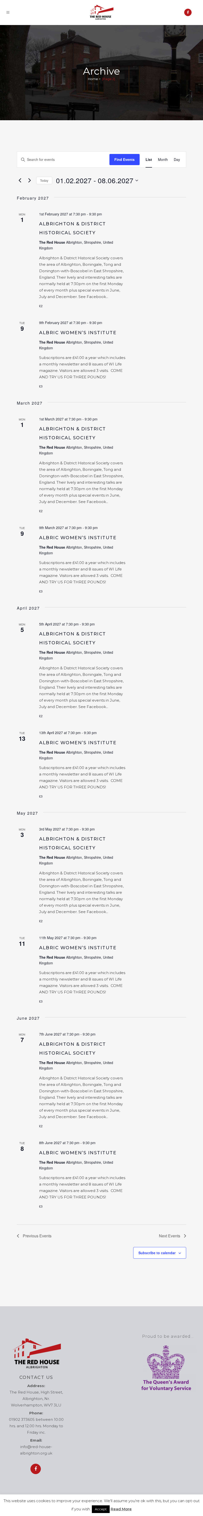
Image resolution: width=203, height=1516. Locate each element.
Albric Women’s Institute (77, 332)
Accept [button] (101, 1509)
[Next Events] (29, 180)
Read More (121, 1509)
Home (93, 79)
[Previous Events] (20, 180)
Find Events (124, 159)
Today (44, 180)
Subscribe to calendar (157, 1252)
